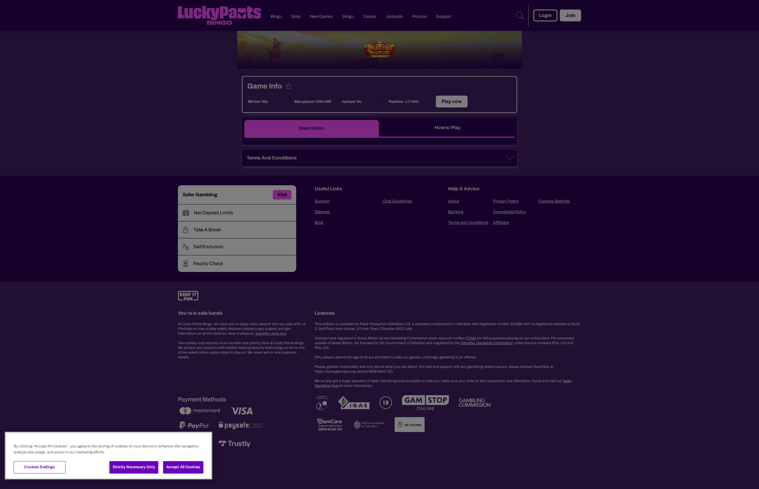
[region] (108, 455)
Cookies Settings (39, 467)
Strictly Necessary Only (134, 467)
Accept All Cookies (183, 467)
